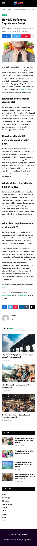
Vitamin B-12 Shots (25, 89)
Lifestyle (5, 511)
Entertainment (7, 504)
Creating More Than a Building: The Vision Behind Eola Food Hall (16, 416)
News (4, 15)
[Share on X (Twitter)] (16, 36)
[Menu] (3, 3)
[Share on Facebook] (6, 36)
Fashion (4, 507)
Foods (4, 521)
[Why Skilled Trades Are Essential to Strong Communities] (18, 373)
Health (4, 514)
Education (5, 501)
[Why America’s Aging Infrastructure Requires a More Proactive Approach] (18, 343)
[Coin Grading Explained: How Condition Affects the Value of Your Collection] (7, 477)
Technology (6, 498)
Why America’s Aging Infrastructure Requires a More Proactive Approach (18, 356)
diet (30, 124)
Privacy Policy (23, 534)
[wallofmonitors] (18, 3)
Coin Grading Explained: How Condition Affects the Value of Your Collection (25, 477)
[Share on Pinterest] (26, 36)
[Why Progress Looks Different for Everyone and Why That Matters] (7, 441)
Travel (4, 517)
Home (4, 494)
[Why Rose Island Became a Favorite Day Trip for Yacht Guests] (7, 465)
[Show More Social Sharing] (33, 36)
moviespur (24, 295)
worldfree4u (6, 295)
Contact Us (12, 534)
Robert (10, 28)
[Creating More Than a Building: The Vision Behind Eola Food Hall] (18, 403)
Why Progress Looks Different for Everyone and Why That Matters (24, 441)
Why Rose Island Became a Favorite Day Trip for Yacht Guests (23, 464)
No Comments (14, 31)
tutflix (4, 287)
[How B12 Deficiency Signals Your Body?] (18, 51)
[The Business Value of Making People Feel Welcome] (7, 454)
